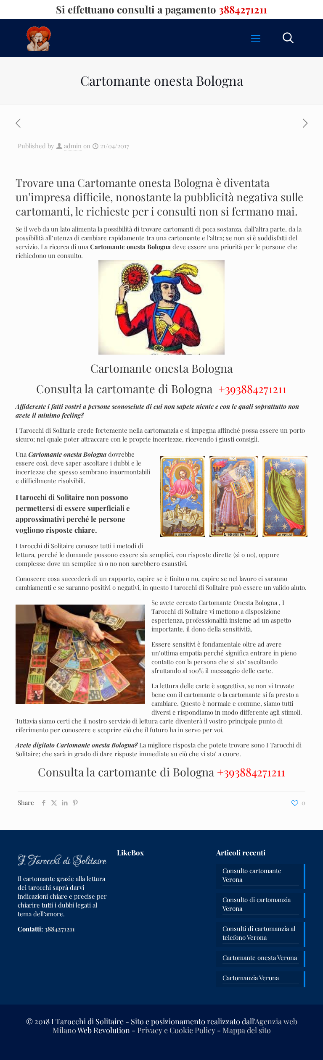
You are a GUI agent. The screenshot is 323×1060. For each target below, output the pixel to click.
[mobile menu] (256, 38)
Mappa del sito (246, 1030)
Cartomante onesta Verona (259, 957)
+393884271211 (252, 388)
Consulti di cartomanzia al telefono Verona (258, 933)
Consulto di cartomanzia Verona (256, 904)
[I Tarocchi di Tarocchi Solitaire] (38, 38)
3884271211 (243, 9)
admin (73, 146)
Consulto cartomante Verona (251, 875)
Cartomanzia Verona (250, 977)
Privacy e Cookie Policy (176, 1030)
